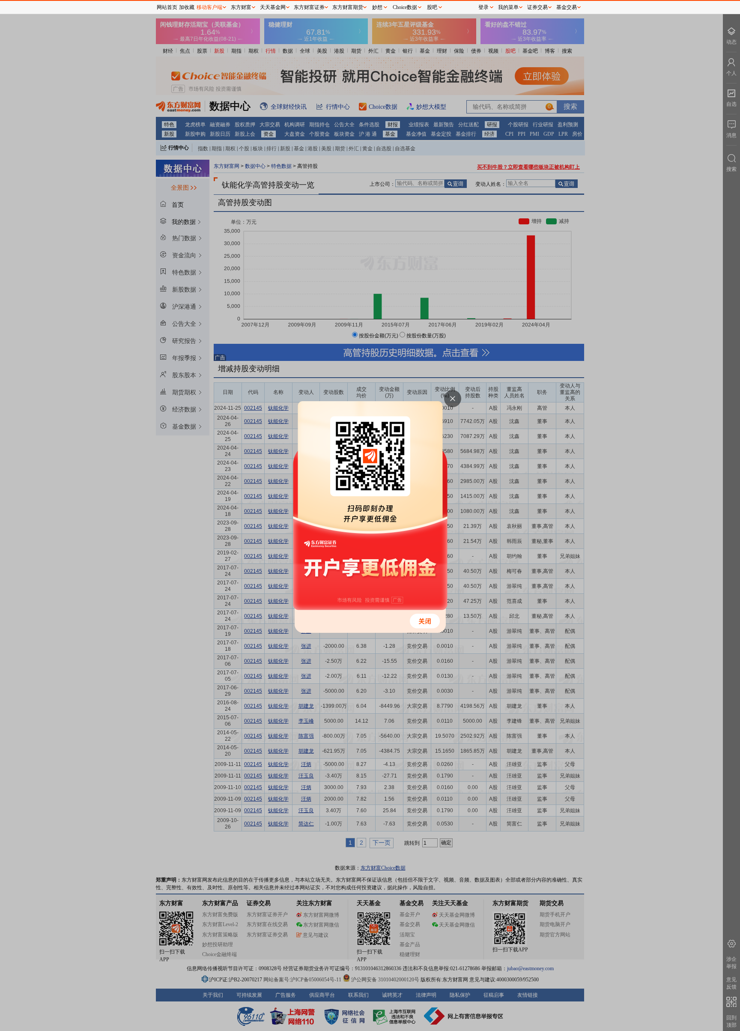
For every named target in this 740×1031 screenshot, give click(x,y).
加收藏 (186, 7)
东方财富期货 (347, 7)
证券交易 (537, 7)
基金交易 (566, 7)
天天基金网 (273, 7)
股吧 (432, 7)
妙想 (377, 7)
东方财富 (241, 7)
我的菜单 (508, 7)
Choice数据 (405, 7)
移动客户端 (209, 7)
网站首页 (167, 7)
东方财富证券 (309, 7)
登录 (483, 7)
